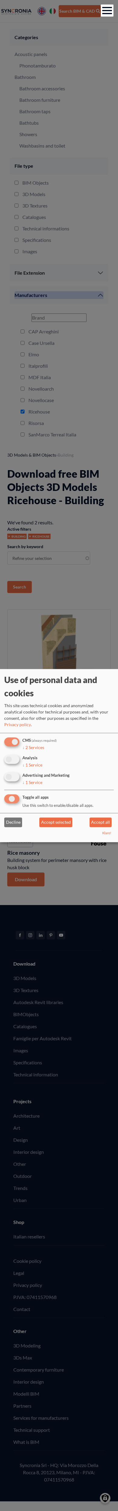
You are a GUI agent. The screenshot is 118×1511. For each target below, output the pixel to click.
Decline (13, 822)
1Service (32, 764)
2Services (33, 747)
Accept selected (56, 822)
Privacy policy (17, 724)
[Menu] (107, 11)
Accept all (100, 822)
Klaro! (106, 833)
